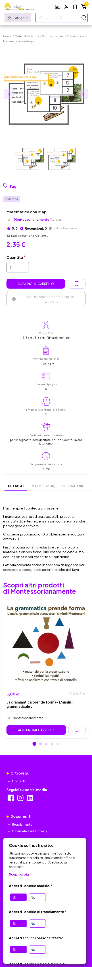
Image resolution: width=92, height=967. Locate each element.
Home (7, 36)
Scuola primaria (53, 36)
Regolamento (22, 824)
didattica (11, 199)
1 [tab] (34, 744)
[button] (66, 6)
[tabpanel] (46, 669)
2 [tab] (40, 744)
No (32, 897)
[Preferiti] (75, 6)
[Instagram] (20, 799)
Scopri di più (19, 874)
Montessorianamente (37, 219)
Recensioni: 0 (35, 228)
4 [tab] (52, 744)
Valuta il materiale (65, 228)
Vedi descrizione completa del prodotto (50, 299)
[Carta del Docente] (57, 6)
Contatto (19, 781)
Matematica (75, 36)
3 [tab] (46, 744)
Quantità (14, 257)
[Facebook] (11, 799)
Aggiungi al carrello (36, 284)
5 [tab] (57, 744)
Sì (14, 897)
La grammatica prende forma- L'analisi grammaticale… (39, 704)
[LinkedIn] (30, 799)
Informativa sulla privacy (29, 831)
